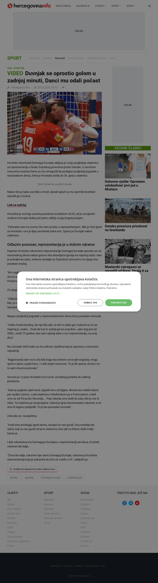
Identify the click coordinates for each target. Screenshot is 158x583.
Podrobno (111, 287)
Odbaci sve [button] (90, 302)
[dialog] (79, 291)
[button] (79, 293)
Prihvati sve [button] (118, 302)
